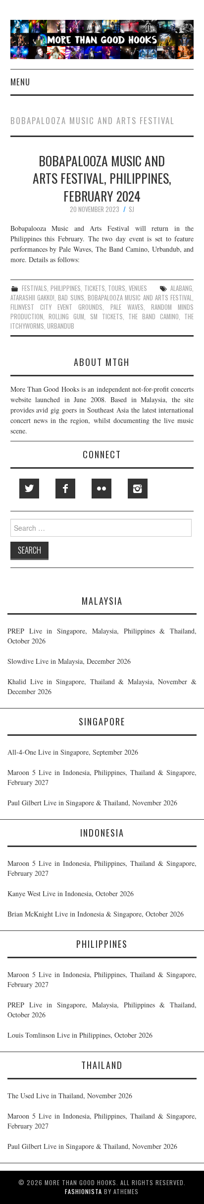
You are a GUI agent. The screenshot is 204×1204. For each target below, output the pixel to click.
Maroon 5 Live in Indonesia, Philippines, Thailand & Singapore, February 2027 (102, 777)
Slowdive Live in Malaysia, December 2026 (69, 661)
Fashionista (83, 1191)
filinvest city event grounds (56, 307)
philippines (66, 288)
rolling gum (66, 316)
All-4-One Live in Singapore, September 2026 (72, 752)
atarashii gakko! (32, 297)
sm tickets (106, 316)
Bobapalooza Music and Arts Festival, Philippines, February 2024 (102, 178)
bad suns (71, 297)
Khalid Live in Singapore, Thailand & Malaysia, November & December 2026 (102, 686)
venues (138, 288)
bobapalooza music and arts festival (140, 297)
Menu (20, 81)
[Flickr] (101, 488)
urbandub (60, 326)
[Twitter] (29, 488)
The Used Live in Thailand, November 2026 (69, 1095)
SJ (131, 209)
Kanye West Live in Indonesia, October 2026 (70, 893)
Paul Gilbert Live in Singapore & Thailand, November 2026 (92, 802)
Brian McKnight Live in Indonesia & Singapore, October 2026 (95, 914)
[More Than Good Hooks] (102, 38)
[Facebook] (65, 488)
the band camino (153, 316)
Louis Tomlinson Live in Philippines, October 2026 (80, 1035)
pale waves (127, 307)
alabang (181, 288)
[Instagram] (138, 488)
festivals (34, 288)
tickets (94, 288)
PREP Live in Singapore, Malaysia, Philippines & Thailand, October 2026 (102, 635)
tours (116, 288)
